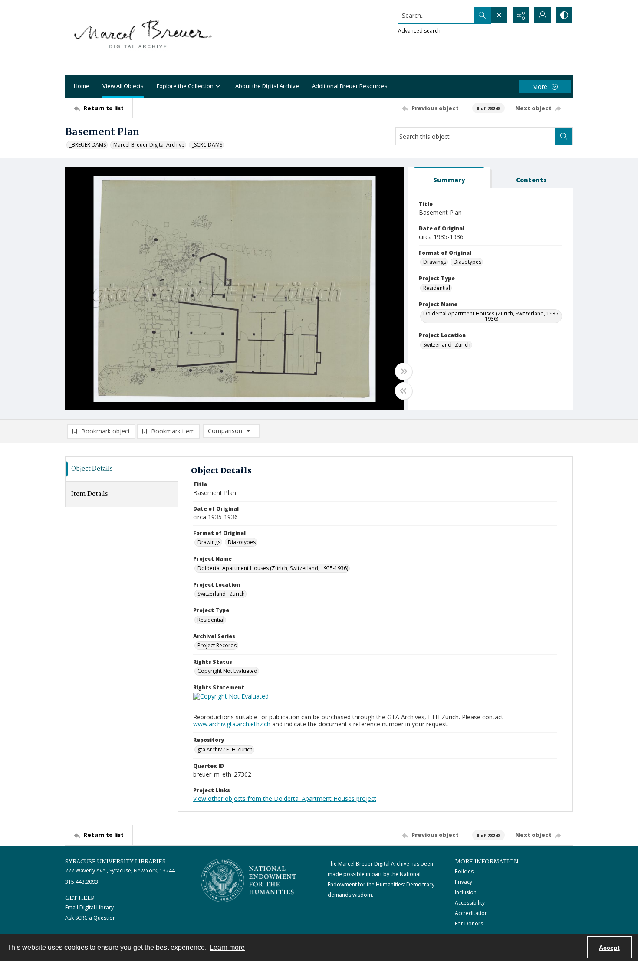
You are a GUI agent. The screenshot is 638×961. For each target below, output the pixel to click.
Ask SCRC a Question (90, 918)
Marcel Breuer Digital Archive (148, 144)
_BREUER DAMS (87, 144)
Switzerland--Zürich (446, 344)
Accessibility (470, 902)
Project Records (217, 645)
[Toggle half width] (403, 391)
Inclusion (466, 892)
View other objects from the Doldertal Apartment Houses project (284, 798)
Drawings (434, 262)
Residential (436, 288)
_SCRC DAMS (207, 144)
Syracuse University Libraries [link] (115, 861)
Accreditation (471, 913)
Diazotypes (467, 262)
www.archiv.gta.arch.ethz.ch (231, 724)
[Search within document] (563, 136)
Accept (609, 947)
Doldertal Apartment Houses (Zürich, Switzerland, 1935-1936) (491, 316)
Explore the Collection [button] (185, 86)
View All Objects (123, 86)
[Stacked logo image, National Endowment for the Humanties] (248, 880)
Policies (464, 871)
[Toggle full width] (403, 371)
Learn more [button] (227, 947)
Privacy (463, 882)
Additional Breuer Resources (350, 86)
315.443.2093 (81, 882)
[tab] (449, 178)
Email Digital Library (89, 907)
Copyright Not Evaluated (227, 671)
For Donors (469, 923)
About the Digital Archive (267, 86)
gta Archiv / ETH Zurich (225, 749)
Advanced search (419, 30)
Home (81, 86)
